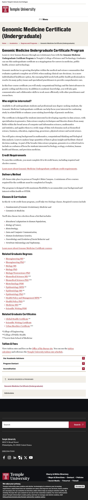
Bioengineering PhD (15, 262)
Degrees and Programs (29, 43)
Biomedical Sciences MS (17, 276)
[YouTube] (31, 458)
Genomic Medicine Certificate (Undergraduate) (23, 386)
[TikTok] (20, 458)
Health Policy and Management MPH (22, 298)
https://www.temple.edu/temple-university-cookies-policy (24, 497)
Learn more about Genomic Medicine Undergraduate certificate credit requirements (39, 168)
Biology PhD (11, 269)
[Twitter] (25, 458)
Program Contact (11, 363)
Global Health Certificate (17, 319)
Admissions (9, 393)
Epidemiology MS (14, 290)
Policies (79, 477)
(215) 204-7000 (8, 451)
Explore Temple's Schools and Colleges (15, 2)
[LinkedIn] (15, 458)
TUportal (66, 481)
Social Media (54, 481)
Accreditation (9, 369)
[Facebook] (4, 458)
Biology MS (11, 266)
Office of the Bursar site (42, 348)
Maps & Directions (56, 477)
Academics (14, 43)
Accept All (80, 486)
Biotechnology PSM (15, 283)
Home (4, 43)
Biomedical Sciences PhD (17, 280)
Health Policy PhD (14, 301)
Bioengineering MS (14, 258)
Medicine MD (12, 305)
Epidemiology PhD (14, 294)
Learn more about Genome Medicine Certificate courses (27, 248)
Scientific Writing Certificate (18, 322)
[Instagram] (9, 458)
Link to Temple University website (16, 477)
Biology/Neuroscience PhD (18, 273)
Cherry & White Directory (57, 474)
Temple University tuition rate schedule (45, 352)
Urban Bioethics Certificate (18, 326)
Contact (70, 477)
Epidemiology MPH (15, 287)
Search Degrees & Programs (20, 379)
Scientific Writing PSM (16, 308)
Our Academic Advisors (13, 358)
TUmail (75, 481)
